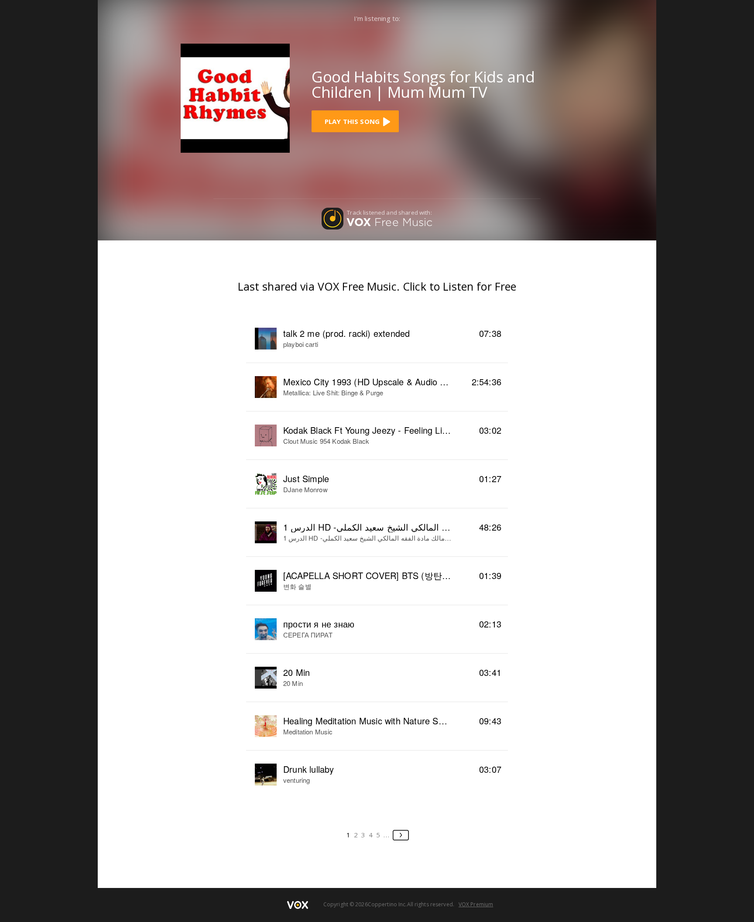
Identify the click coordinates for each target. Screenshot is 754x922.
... (387, 834)
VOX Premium (476, 904)
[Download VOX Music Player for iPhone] (235, 97)
